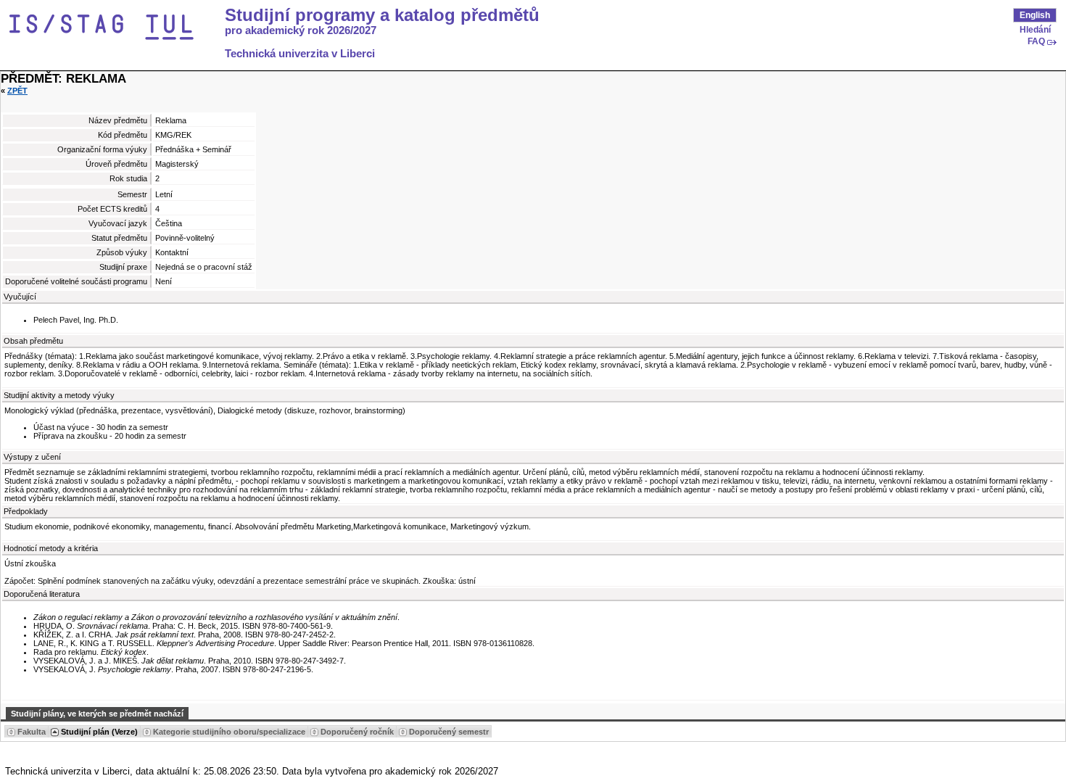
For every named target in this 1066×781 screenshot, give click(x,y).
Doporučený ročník (357, 731)
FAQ (1036, 41)
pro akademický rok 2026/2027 (300, 30)
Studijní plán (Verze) (99, 731)
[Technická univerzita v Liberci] (114, 27)
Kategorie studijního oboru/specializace (229, 731)
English (1035, 15)
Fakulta (31, 731)
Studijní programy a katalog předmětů (382, 15)
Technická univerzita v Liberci (300, 53)
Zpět (17, 90)
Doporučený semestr (449, 731)
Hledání (1035, 30)
